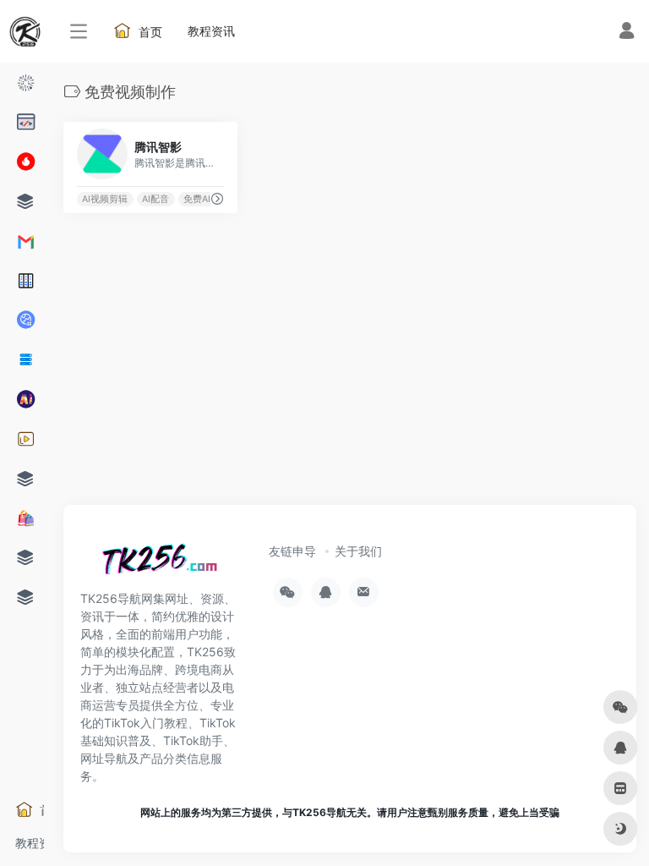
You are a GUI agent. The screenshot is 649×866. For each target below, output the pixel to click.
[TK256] (156, 564)
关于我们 (358, 551)
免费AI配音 (206, 199)
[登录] (626, 32)
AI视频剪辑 (105, 199)
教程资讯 (29, 843)
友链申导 (292, 551)
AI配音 (155, 199)
